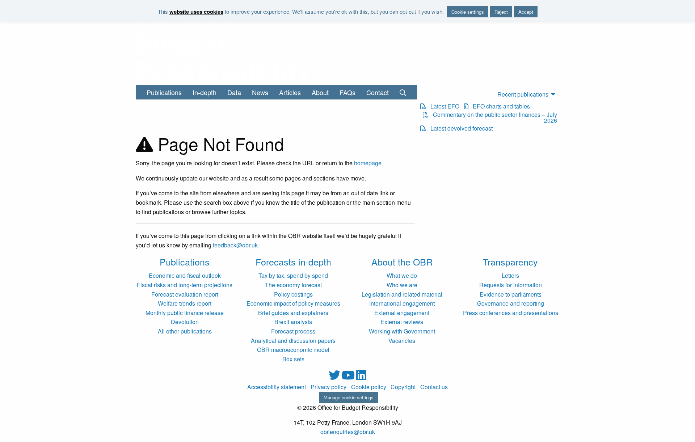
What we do (402, 275)
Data (234, 92)
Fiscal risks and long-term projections (184, 285)
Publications (164, 92)
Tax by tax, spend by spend (293, 275)
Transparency (510, 261)
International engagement (402, 303)
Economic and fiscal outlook (185, 275)
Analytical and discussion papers (293, 340)
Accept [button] (525, 11)
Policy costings (293, 294)
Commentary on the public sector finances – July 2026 (493, 117)
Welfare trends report (184, 303)
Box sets (293, 359)
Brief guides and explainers (293, 313)
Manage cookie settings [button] (349, 397)
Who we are (402, 285)
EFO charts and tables (499, 106)
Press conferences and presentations (510, 313)
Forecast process (293, 331)
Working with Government (402, 331)
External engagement (401, 313)
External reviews (401, 322)
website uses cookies (196, 12)
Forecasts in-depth (293, 261)
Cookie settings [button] (467, 11)
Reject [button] (501, 11)
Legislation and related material (402, 294)
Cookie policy (368, 387)
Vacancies (401, 340)
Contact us (434, 387)
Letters (510, 275)
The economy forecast (293, 285)
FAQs (347, 92)
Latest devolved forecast (459, 128)
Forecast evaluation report (184, 294)
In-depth (204, 92)
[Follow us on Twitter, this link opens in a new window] (335, 377)
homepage (368, 163)
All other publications (185, 331)
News (260, 92)
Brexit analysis (293, 322)
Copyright (403, 387)
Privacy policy (328, 387)
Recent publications (522, 94)
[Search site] (403, 92)
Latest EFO (442, 106)
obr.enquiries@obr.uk (347, 432)
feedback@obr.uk (235, 245)
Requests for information (510, 285)
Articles (290, 92)
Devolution (185, 322)
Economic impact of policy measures (293, 303)
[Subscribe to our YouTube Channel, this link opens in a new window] (349, 377)
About (320, 92)
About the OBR (402, 261)
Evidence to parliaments (511, 294)
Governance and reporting (510, 303)
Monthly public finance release (185, 313)
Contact (377, 92)
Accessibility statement (276, 387)
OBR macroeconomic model (293, 349)
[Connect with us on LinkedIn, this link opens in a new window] (361, 377)
